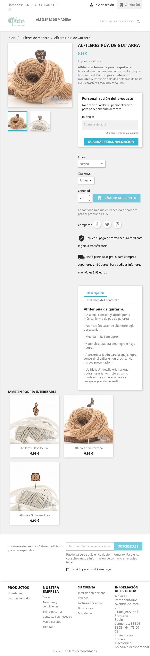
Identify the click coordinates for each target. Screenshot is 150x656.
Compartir (97, 224)
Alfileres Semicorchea (88, 448)
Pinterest (117, 224)
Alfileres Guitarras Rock (34, 515)
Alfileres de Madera (53, 19)
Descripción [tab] (95, 293)
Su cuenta (86, 587)
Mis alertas (85, 613)
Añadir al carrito (116, 198)
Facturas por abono (90, 603)
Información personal (92, 593)
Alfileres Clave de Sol (34, 448)
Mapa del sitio (52, 622)
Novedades (15, 593)
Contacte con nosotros (57, 616)
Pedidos (83, 598)
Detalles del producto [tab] (103, 300)
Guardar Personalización (111, 142)
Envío (46, 597)
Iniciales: (88, 117)
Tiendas (48, 627)
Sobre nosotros (52, 611)
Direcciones (85, 608)
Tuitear (107, 224)
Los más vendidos (19, 598)
